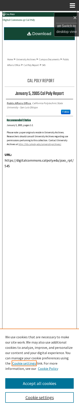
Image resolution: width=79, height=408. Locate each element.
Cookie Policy (48, 368)
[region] (39, 368)
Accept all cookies (39, 383)
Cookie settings (24, 363)
